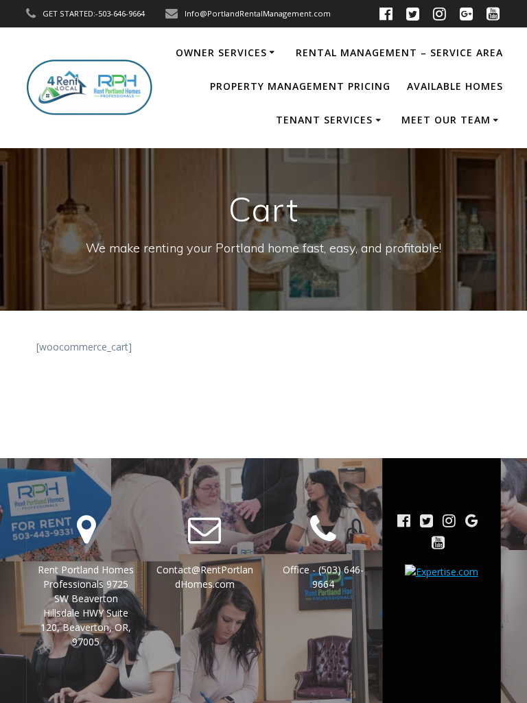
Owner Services (221, 52)
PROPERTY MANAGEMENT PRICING (300, 86)
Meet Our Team (446, 119)
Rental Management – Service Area (399, 52)
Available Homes (455, 86)
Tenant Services (324, 119)
